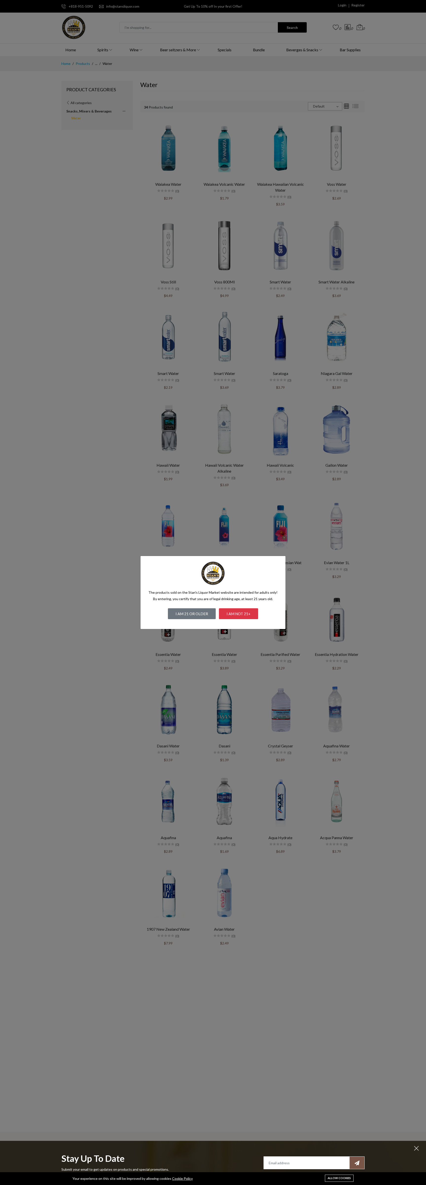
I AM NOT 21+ (238, 613)
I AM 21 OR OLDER (192, 613)
